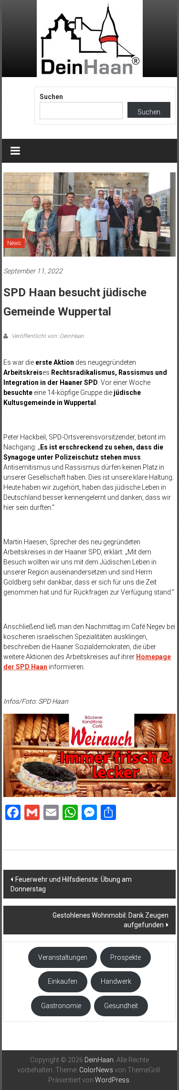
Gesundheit (121, 1006)
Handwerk (116, 981)
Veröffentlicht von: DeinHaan (47, 336)
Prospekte (125, 957)
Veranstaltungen (62, 957)
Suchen (51, 97)
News (14, 243)
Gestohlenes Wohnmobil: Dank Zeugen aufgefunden (110, 920)
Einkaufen (62, 981)
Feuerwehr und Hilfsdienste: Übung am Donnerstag (71, 884)
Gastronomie (61, 1006)
